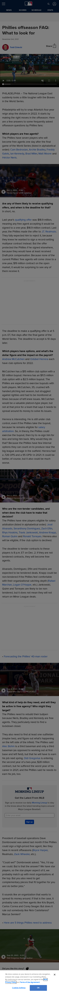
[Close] (55, 975)
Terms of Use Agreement (30, 982)
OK (38, 988)
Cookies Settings (19, 988)
